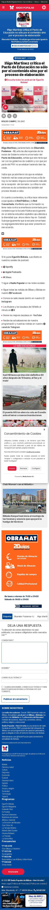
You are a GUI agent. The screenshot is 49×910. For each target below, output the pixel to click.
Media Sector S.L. (28, 476)
